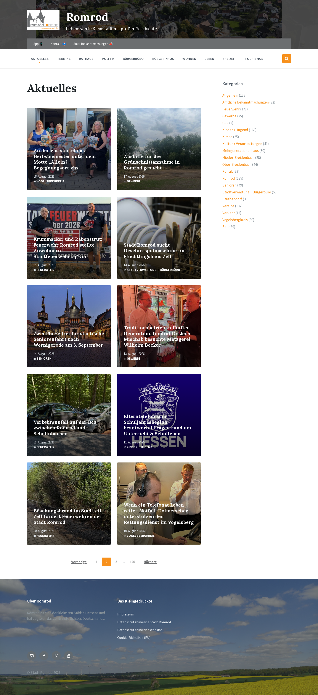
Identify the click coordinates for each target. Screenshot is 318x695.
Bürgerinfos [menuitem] (163, 58)
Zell (225, 226)
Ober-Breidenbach (236, 164)
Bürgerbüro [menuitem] (133, 58)
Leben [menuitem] (209, 58)
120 (132, 562)
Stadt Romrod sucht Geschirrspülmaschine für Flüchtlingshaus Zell (154, 250)
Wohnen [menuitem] (189, 58)
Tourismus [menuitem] (254, 58)
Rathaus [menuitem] (86, 58)
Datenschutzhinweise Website (139, 630)
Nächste (150, 562)
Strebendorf (232, 199)
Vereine (228, 206)
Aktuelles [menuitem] (40, 58)
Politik (227, 171)
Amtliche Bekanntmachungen (245, 102)
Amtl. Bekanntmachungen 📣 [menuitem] (93, 44)
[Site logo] (43, 28)
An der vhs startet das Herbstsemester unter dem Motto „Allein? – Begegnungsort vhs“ (65, 159)
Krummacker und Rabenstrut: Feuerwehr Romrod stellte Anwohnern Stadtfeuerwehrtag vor (68, 247)
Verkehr (228, 212)
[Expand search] (286, 58)
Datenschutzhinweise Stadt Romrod (144, 622)
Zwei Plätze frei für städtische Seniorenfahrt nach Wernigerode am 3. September (69, 339)
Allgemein (230, 95)
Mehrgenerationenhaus (240, 150)
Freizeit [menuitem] (229, 58)
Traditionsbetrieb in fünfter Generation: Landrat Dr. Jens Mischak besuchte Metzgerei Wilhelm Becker (157, 336)
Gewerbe (134, 181)
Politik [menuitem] (108, 58)
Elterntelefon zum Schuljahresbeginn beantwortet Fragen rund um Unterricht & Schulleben (157, 425)
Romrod (87, 17)
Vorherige (79, 562)
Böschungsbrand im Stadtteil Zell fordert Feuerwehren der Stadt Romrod (68, 516)
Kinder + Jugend (139, 447)
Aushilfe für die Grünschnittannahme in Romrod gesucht (152, 162)
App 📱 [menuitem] (38, 44)
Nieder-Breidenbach (238, 157)
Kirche (227, 136)
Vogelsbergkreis (50, 181)
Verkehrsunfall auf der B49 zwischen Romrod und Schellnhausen (65, 428)
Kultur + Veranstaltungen (242, 143)
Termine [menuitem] (64, 58)
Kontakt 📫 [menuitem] (58, 44)
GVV (225, 123)
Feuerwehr (45, 270)
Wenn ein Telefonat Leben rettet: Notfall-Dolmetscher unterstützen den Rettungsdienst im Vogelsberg (159, 513)
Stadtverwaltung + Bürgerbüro (153, 270)
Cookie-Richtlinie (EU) (133, 637)
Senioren (44, 358)
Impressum (125, 614)
